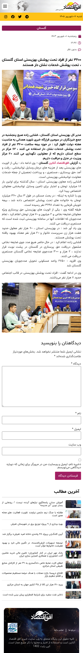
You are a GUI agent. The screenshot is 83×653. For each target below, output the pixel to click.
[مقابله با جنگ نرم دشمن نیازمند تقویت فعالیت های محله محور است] (73, 514)
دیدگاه (76, 363)
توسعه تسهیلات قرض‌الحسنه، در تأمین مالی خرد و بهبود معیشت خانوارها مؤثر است (32, 544)
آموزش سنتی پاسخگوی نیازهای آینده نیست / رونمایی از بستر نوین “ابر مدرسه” (32, 504)
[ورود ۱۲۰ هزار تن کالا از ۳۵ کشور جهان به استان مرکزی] (73, 585)
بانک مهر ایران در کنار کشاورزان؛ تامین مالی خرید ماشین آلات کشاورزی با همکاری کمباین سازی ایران (32, 554)
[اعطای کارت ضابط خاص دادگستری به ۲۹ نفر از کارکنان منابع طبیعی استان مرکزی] (73, 565)
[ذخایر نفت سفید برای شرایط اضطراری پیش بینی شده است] (73, 595)
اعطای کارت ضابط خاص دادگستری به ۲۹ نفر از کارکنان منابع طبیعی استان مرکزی (32, 564)
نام (78, 413)
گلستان (41, 28)
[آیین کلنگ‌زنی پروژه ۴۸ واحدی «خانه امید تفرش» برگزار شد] (73, 535)
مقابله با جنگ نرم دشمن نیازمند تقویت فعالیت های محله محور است (32, 514)
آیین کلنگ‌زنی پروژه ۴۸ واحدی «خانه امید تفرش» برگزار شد (32, 534)
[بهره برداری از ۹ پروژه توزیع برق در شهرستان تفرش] (73, 524)
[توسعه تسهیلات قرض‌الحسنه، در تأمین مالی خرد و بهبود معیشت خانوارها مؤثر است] (73, 545)
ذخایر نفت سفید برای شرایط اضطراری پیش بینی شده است (33, 595)
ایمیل (76, 429)
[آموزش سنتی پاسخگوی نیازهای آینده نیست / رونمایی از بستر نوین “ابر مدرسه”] (73, 504)
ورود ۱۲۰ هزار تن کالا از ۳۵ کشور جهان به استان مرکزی (35, 584)
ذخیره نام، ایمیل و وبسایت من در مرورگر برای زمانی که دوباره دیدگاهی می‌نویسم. (44, 466)
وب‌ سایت (75, 444)
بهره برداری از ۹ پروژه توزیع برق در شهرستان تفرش (37, 524)
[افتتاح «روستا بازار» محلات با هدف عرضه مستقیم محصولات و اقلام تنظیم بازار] (73, 575)
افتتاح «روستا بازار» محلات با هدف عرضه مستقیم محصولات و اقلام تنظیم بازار (32, 574)
